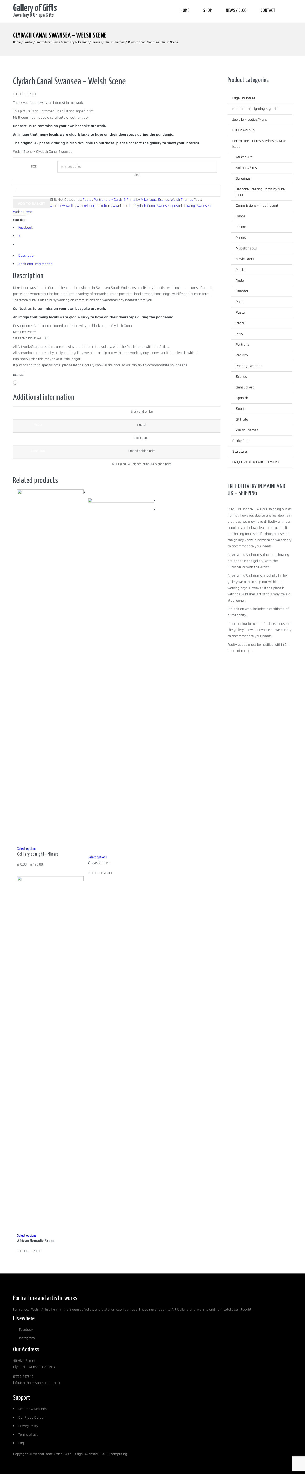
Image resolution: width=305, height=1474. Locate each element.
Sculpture (239, 451)
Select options (26, 849)
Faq (21, 1443)
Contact (268, 10)
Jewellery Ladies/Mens (249, 119)
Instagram (27, 1338)
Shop (207, 10)
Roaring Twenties (249, 366)
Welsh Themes (115, 42)
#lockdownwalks (62, 205)
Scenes (97, 42)
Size (33, 166)
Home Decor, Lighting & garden (256, 108)
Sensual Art (245, 387)
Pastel (29, 42)
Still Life (242, 419)
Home (184, 10)
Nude (240, 280)
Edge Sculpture (243, 98)
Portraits (242, 344)
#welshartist (123, 205)
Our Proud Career (31, 1417)
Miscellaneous (246, 248)
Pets (239, 333)
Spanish (242, 398)
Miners (241, 237)
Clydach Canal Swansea (152, 205)
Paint (240, 301)
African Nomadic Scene (36, 1241)
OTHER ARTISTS (243, 130)
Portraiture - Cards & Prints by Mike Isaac (62, 42)
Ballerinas (243, 178)
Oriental (242, 291)
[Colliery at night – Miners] (50, 493)
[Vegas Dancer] (121, 501)
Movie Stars (245, 259)
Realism (242, 355)
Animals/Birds (246, 167)
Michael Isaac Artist (47, 1454)
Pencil (240, 323)
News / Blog (236, 10)
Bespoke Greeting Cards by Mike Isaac (260, 192)
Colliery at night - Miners (37, 854)
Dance (240, 216)
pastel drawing (183, 205)
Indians (241, 227)
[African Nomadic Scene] (50, 879)
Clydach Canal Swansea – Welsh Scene (153, 42)
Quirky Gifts (240, 440)
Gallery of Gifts (35, 8)
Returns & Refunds (32, 1409)
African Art (244, 157)
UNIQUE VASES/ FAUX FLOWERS (255, 462)
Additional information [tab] (35, 264)
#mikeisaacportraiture (94, 205)
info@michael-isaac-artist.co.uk (36, 1382)
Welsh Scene (23, 212)
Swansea (204, 205)
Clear (137, 175)
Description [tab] (26, 255)
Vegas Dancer (99, 863)
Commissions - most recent (257, 205)
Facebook (26, 1329)
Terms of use (28, 1434)
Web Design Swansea (81, 1454)
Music (240, 269)
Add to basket (31, 204)
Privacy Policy (28, 1426)
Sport (240, 408)
